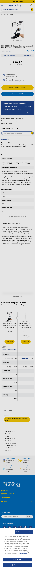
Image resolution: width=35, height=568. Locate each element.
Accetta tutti (18, 559)
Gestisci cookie (18, 565)
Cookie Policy (23, 553)
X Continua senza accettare (24, 532)
